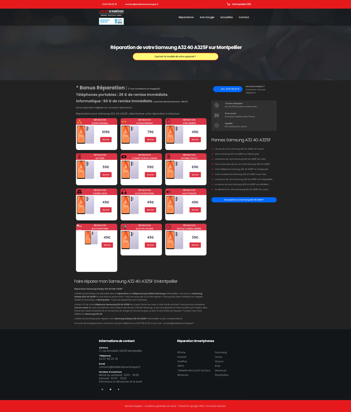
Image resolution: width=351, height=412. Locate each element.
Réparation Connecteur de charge (144, 156)
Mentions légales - (134, 406)
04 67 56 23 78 (109, 4)
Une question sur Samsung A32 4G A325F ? (244, 200)
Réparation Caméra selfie (100, 191)
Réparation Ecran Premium (144, 121)
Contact (244, 17)
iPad (217, 366)
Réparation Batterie (100, 156)
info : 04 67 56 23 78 (230, 89)
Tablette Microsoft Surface (193, 370)
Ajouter (105, 139)
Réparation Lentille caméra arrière (189, 227)
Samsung (221, 352)
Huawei (181, 357)
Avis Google (207, 17)
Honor (218, 357)
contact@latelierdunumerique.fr (141, 4)
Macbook (220, 370)
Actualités (226, 17)
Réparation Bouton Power (100, 227)
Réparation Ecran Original (100, 121)
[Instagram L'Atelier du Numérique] (102, 389)
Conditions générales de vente (160, 406)
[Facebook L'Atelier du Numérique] (118, 389)
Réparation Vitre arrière (189, 121)
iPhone (181, 352)
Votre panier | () (241, 4)
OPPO (180, 366)
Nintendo (182, 375)
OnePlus (182, 361)
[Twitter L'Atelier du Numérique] (110, 389)
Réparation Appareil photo (189, 156)
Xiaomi (219, 361)
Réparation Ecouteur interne (144, 191)
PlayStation (222, 375)
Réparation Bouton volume (144, 227)
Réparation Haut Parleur (189, 191)
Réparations (186, 17)
